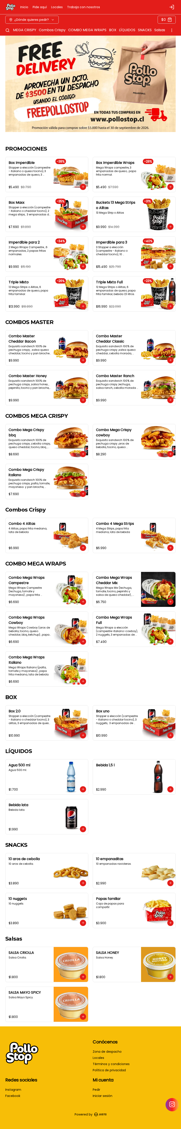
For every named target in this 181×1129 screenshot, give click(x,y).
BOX (112, 30)
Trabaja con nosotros (83, 7)
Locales (57, 7)
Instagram (13, 1089)
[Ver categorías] (172, 30)
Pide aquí (40, 7)
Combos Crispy (52, 30)
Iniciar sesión (102, 1096)
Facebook (12, 1096)
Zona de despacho (107, 1051)
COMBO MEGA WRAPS (87, 30)
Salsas (159, 30)
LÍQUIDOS (127, 30)
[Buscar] (7, 30)
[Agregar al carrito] (83, 187)
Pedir (96, 1089)
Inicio (24, 7)
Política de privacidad (109, 1070)
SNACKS (145, 30)
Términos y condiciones (111, 1064)
